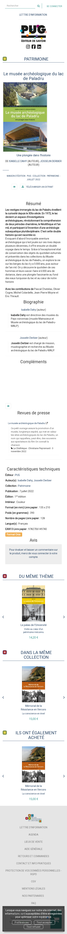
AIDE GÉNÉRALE (33, 849)
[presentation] (3, 616)
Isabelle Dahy (18, 161)
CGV (33, 881)
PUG (29, 176)
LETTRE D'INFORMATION (33, 14)
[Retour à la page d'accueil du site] (33, 33)
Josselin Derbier (51, 161)
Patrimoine (36, 59)
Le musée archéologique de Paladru (26, 423)
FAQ (33, 903)
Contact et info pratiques (33, 863)
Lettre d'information (33, 827)
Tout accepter (44, 922)
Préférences (22, 922)
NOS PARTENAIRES (33, 895)
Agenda (33, 834)
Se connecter (54, 6)
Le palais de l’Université (34, 625)
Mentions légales (33, 888)
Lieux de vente (33, 841)
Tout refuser (33, 926)
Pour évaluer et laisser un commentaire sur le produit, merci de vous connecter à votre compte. (33, 553)
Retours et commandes (33, 856)
